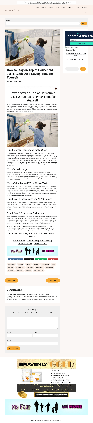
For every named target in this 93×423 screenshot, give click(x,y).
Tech (86, 12)
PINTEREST (40, 243)
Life (56, 7)
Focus (53, 264)
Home (37, 7)
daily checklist (45, 264)
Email (35, 332)
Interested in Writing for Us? (76, 54)
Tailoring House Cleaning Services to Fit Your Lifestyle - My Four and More (33, 299)
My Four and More (12, 10)
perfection (10, 270)
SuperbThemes (58, 420)
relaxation (28, 270)
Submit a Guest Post (75, 59)
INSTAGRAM (25, 243)
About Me (43, 7)
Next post (53, 280)
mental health (39, 267)
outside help (49, 267)
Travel (62, 7)
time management (38, 270)
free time (10, 267)
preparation (20, 270)
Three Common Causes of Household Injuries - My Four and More (31, 294)
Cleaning (36, 264)
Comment (10, 316)
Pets (78, 7)
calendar (28, 264)
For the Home (70, 7)
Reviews (51, 7)
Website (9, 341)
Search (8, 20)
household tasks (20, 267)
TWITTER (32, 240)
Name (9, 332)
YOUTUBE (45, 240)
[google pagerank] (71, 47)
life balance (30, 267)
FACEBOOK (19, 240)
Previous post (11, 280)
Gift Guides (84, 7)
